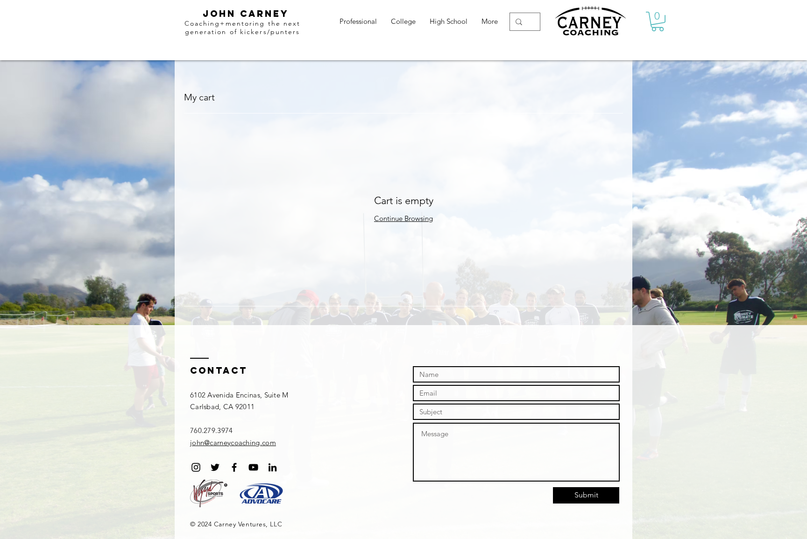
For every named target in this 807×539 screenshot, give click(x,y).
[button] (657, 21)
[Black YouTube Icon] (253, 467)
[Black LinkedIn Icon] (272, 467)
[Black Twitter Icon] (215, 467)
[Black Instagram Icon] (196, 467)
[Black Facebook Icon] (234, 467)
